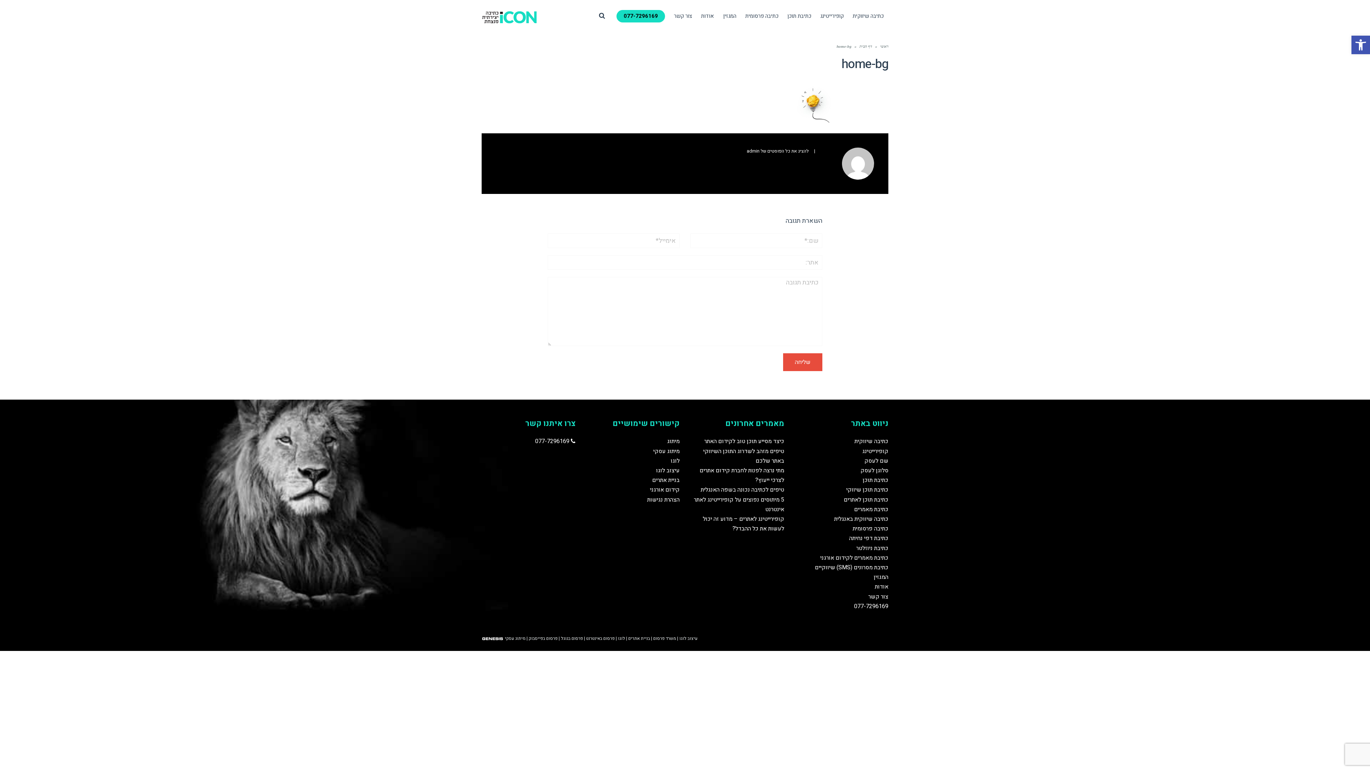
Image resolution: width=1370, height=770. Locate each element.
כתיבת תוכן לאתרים (866, 500)
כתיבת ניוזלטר (872, 548)
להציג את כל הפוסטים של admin (778, 151)
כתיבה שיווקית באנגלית (861, 519)
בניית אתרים (666, 480)
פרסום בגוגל (572, 638)
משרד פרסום (664, 638)
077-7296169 (871, 606)
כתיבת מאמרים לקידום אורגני (854, 558)
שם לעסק (876, 461)
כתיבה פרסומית (870, 528)
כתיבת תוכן (875, 480)
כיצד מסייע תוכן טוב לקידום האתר (744, 441)
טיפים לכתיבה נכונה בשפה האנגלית (742, 490)
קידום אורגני (665, 490)
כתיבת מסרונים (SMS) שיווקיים (851, 567)
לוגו (675, 461)
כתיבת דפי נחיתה (868, 538)
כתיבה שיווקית (871, 441)
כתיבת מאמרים (871, 509)
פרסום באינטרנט (600, 638)
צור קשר (878, 596)
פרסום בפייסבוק (543, 638)
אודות (881, 586)
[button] (1360, 45)
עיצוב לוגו (668, 470)
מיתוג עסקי (666, 451)
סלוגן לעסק (874, 470)
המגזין (881, 577)
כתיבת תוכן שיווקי (867, 490)
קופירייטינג (875, 451)
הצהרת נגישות (663, 500)
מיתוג (673, 441)
